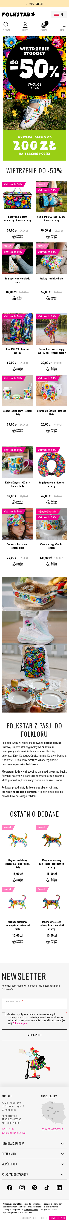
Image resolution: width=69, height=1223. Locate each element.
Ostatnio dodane (34, 813)
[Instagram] (22, 1189)
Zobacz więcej (19, 1023)
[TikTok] (47, 1189)
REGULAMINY (9, 1154)
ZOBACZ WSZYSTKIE (52, 1129)
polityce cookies (31, 1210)
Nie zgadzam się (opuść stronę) (33, 1218)
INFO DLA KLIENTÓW (13, 1143)
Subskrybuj (34, 1035)
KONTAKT (7, 1096)
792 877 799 (8, 1129)
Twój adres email (13, 1001)
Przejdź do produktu (17, 212)
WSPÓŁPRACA (9, 1164)
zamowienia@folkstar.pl (13, 1132)
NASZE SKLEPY (49, 1096)
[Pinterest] (34, 1189)
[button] (6, 27)
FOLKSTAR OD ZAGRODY (15, 1174)
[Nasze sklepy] (53, 1123)
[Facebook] (9, 1189)
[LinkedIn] (59, 1189)
